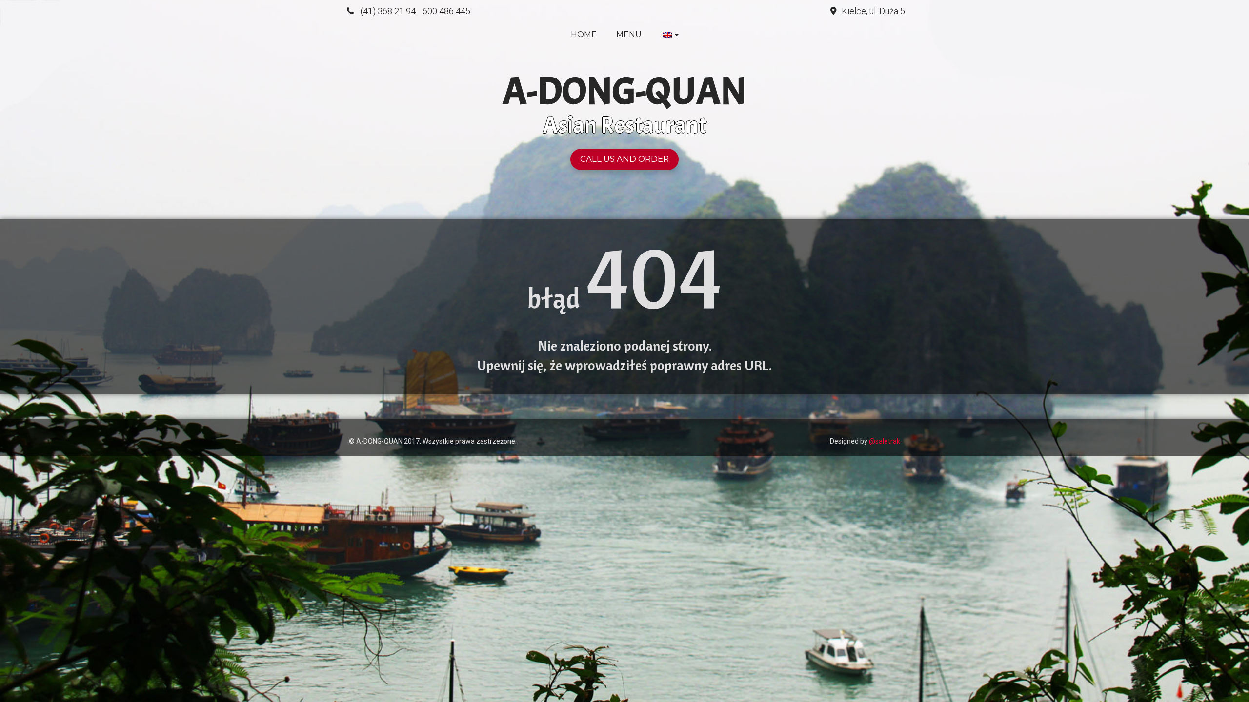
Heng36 (358, 426)
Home (584, 34)
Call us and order (624, 159)
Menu (629, 34)
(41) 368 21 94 (388, 11)
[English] (669, 34)
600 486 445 (446, 11)
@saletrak (884, 441)
